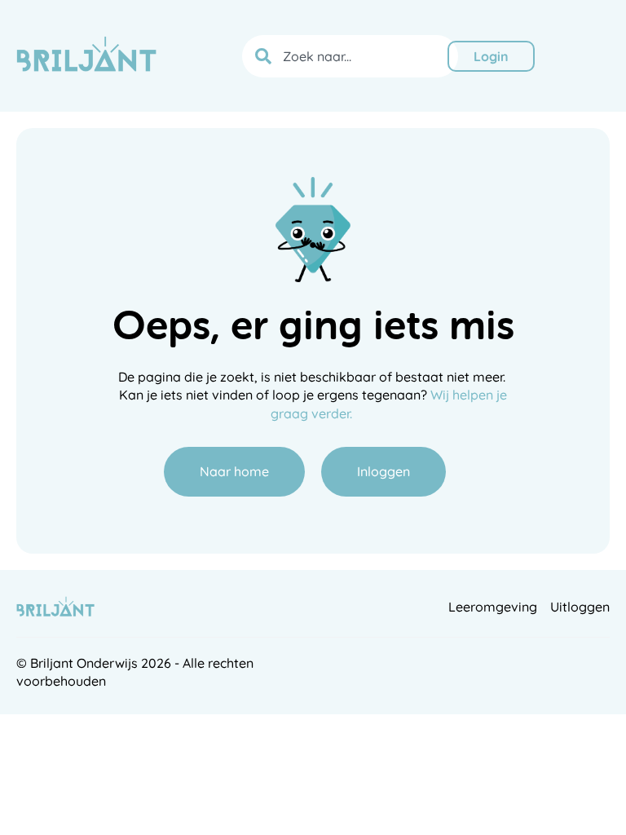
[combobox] (350, 56)
